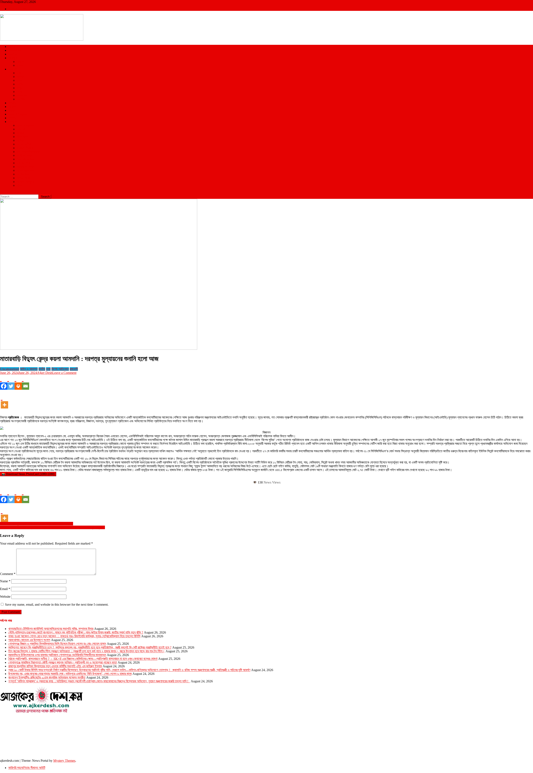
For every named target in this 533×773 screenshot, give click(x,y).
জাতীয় (11, 46)
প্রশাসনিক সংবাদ (25, 166)
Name (5, 581)
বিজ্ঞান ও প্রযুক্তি (17, 114)
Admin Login (17, 9)
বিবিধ (19, 185)
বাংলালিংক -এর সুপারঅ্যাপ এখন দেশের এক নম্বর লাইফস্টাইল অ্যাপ (36, 523)
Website (5, 596)
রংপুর (19, 88)
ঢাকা (19, 73)
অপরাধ (12, 103)
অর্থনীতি (21, 129)
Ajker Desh (44, 373)
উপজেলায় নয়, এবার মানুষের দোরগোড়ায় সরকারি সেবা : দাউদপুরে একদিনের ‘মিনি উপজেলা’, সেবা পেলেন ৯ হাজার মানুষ (70, 673)
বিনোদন (12, 106)
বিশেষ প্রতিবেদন (25, 170)
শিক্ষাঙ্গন (12, 118)
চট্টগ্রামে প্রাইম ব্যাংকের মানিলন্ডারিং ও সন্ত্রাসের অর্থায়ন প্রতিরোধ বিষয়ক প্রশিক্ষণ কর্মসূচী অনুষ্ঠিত (52, 527)
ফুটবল (20, 65)
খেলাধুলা (12, 58)
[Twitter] (11, 382)
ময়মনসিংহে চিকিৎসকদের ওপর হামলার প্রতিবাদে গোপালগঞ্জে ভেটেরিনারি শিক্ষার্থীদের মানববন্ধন (57, 655)
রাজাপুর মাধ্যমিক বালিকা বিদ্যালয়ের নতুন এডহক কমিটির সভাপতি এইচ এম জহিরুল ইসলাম (55, 666)
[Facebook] (3, 382)
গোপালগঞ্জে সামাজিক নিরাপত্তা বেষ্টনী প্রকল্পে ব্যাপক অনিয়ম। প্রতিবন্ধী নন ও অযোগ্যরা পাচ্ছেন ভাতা (62, 662)
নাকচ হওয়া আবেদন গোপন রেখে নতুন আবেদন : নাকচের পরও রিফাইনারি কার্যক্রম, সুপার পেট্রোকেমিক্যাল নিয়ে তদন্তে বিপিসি (74, 636)
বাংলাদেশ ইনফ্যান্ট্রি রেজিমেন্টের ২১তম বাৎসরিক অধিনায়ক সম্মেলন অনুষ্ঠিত (46, 677)
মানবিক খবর (23, 174)
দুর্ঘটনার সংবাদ (24, 163)
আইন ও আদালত (25, 125)
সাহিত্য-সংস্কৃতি (25, 181)
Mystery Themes (64, 760)
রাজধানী (74, 369)
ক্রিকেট (21, 61)
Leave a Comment (64, 373)
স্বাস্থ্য (11, 110)
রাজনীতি (12, 54)
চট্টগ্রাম (21, 76)
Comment (7, 574)
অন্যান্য (12, 121)
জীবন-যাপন (22, 136)
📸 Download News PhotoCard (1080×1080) (28, 474)
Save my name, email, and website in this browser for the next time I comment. (56, 604)
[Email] (25, 382)
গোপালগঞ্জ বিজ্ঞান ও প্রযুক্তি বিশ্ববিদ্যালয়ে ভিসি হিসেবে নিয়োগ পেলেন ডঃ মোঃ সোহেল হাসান (57, 643)
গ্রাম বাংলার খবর (25, 159)
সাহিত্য (20, 140)
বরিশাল (20, 84)
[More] (4, 400)
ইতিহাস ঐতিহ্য (25, 148)
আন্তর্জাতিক (14, 50)
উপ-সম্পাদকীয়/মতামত (28, 151)
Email (5, 589)
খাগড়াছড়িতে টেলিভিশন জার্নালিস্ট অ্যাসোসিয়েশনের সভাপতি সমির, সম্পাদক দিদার (50, 628)
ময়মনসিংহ (22, 95)
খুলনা (19, 80)
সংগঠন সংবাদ (24, 178)
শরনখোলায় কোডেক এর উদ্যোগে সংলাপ (29, 640)
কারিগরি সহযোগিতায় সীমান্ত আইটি (26, 767)
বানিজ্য (20, 133)
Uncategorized (9, 369)
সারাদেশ (12, 69)
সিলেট (20, 91)
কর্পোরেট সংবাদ (24, 155)
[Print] (18, 382)
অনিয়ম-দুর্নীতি (24, 144)
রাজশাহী (21, 99)
